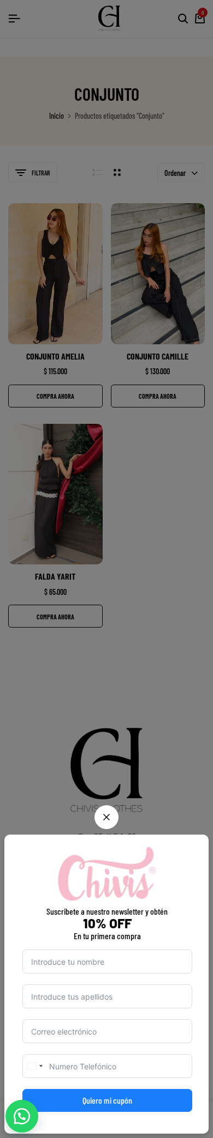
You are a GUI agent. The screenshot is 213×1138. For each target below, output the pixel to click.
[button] (21, 1116)
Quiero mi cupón (107, 1100)
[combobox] (34, 1066)
